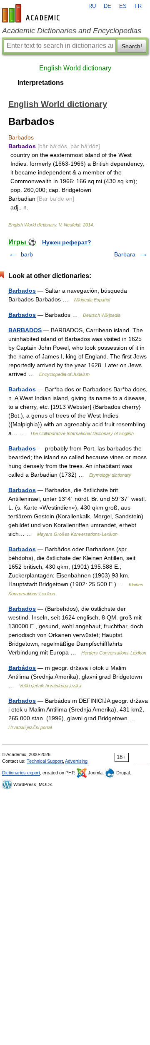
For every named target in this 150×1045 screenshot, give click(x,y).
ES (123, 6)
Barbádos (22, 667)
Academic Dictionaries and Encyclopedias (71, 31)
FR (138, 6)
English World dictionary (75, 68)
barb (27, 254)
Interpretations (41, 82)
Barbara (124, 254)
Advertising (76, 761)
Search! (132, 46)
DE (107, 6)
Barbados (22, 290)
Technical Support (45, 761)
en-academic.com (32, 13)
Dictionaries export (21, 772)
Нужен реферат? (66, 242)
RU (92, 6)
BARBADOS (25, 330)
